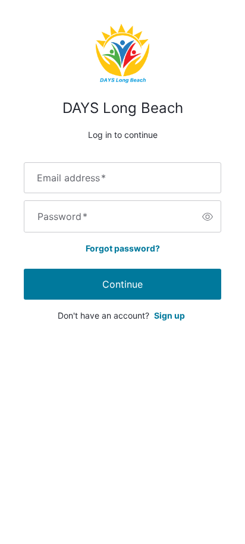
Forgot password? (123, 248)
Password (62, 216)
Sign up (169, 315)
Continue (122, 284)
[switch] (207, 216)
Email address (71, 177)
